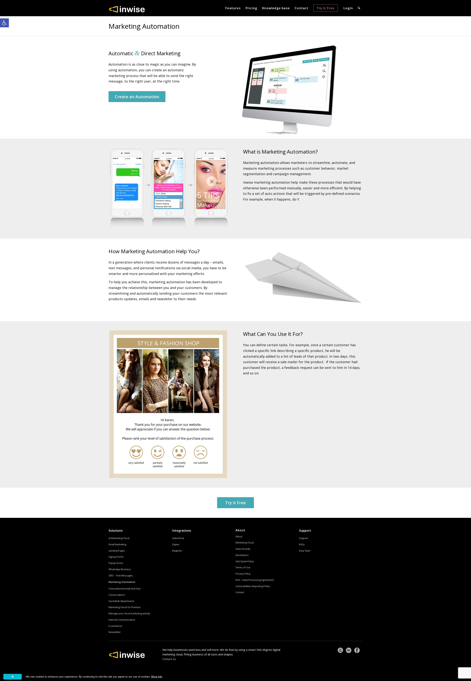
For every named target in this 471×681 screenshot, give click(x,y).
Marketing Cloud (245, 542)
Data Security (243, 548)
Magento (177, 550)
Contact (240, 592)
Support (305, 530)
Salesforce (178, 538)
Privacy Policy (243, 573)
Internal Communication (122, 619)
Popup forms (116, 563)
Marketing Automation (144, 26)
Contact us (169, 659)
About (239, 536)
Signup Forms (116, 556)
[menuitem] (233, 8)
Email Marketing (117, 544)
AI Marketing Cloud (119, 538)
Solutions (116, 530)
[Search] (358, 8)
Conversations (117, 594)
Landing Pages (117, 550)
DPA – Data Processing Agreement (255, 580)
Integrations (181, 530)
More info (156, 676)
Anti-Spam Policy (245, 561)
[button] (4, 22)
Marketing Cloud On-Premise (125, 607)
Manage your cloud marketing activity (129, 613)
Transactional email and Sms (125, 588)
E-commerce (115, 626)
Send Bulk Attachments (121, 601)
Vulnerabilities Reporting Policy (253, 586)
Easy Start (304, 550)
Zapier (175, 544)
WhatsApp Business (120, 569)
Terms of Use (243, 567)
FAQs (302, 544)
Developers (242, 555)
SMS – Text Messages (121, 575)
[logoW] (127, 9)
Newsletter (115, 632)
